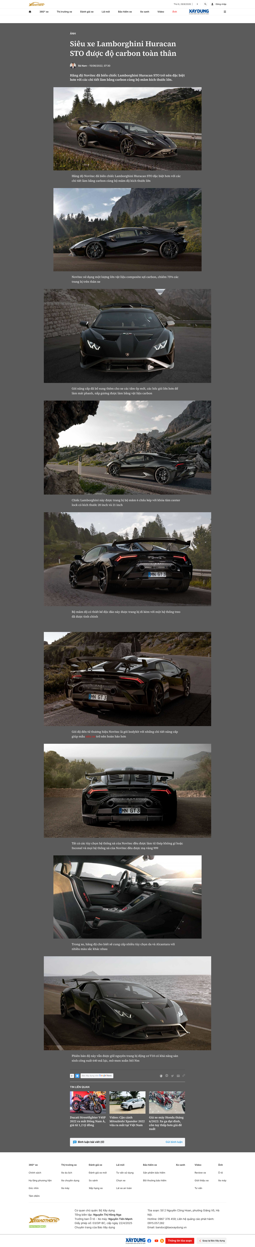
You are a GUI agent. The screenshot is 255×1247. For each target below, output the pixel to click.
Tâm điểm (34, 1195)
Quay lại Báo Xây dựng (213, 1240)
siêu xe (90, 736)
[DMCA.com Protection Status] (37, 1226)
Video (160, 11)
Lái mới (106, 11)
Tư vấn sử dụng (125, 1172)
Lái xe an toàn (124, 1188)
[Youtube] (156, 1240)
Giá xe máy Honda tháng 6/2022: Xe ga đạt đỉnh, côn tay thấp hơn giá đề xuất (166, 1123)
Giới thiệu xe (202, 1180)
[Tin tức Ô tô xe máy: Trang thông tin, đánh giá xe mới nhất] (37, 4)
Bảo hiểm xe (125, 11)
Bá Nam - (83, 65)
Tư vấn (198, 1188)
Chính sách (35, 1172)
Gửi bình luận (174, 1142)
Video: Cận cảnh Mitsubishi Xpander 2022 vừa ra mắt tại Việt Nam (127, 1121)
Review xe (200, 1172)
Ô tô (220, 1172)
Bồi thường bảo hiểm (154, 1180)
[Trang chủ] (30, 11)
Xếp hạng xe (96, 1188)
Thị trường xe (64, 11)
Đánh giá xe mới (98, 1172)
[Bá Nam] (73, 66)
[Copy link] (183, 1076)
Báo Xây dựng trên (90, 1076)
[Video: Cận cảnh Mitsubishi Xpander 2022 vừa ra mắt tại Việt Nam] (127, 1102)
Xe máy (65, 1188)
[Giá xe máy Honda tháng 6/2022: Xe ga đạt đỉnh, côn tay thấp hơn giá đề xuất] (167, 1102)
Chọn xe (120, 1180)
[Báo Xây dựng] (199, 11)
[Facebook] (150, 1240)
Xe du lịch (66, 1172)
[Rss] (162, 1241)
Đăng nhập (221, 4)
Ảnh (174, 11)
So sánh (93, 1180)
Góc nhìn (34, 1188)
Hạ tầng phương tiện (40, 1180)
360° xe (44, 11)
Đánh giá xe (87, 11)
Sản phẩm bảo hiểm (154, 1172)
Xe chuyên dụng (70, 1180)
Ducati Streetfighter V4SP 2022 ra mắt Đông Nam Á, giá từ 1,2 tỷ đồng (88, 1121)
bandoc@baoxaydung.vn (171, 1227)
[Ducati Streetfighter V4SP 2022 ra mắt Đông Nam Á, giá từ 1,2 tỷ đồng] (88, 1102)
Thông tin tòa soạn (180, 1240)
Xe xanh (144, 11)
